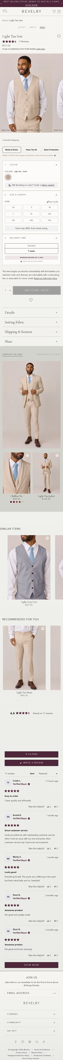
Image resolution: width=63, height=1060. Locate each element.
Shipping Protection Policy (18, 1056)
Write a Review (38, 764)
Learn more (41, 49)
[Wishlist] (54, 11)
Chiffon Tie (17, 496)
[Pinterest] (30, 1042)
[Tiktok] (44, 1042)
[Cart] (59, 11)
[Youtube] (37, 1042)
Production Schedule (42, 1056)
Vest (42, 27)
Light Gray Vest (29, 601)
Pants (33, 27)
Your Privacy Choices (30, 1059)
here (54, 278)
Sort (32, 773)
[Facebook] (15, 1042)
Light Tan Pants (24, 692)
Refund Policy (37, 1053)
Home (5, 21)
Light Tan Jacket (46, 496)
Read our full (40, 278)
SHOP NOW (31, 5)
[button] (31, 742)
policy (49, 278)
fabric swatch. (48, 185)
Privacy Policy (21, 1053)
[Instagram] (22, 1042)
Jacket (22, 27)
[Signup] (54, 993)
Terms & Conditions (42, 1050)
